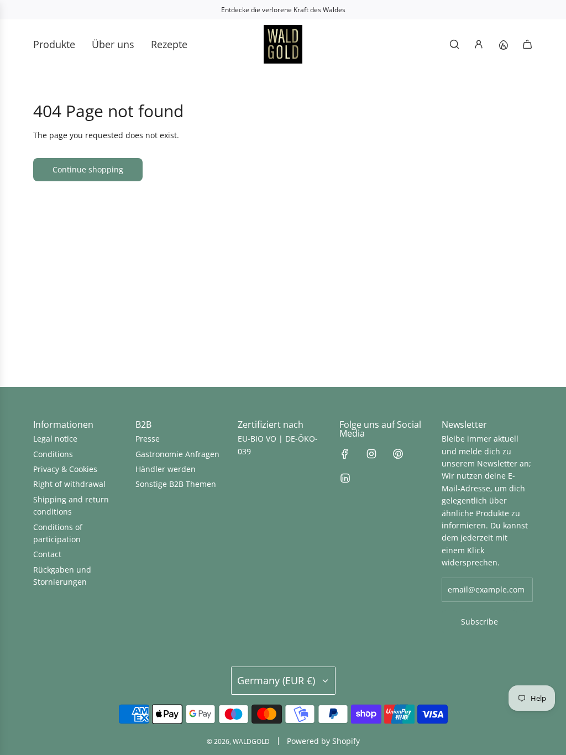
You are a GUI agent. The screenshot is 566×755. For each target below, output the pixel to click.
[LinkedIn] (345, 478)
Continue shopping (88, 169)
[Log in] (479, 44)
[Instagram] (371, 454)
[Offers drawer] (503, 44)
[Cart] (527, 44)
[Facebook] (345, 454)
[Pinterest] (398, 454)
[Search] (454, 44)
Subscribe (479, 621)
